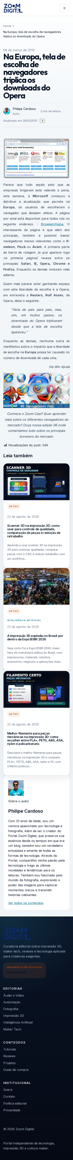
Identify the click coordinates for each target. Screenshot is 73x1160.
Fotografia (10, 1009)
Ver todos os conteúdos (25, 903)
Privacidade (11, 1110)
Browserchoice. (52, 224)
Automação (11, 1002)
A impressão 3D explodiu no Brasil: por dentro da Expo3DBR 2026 (35, 637)
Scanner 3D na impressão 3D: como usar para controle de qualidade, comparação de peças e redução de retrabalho (33, 531)
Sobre (7, 1090)
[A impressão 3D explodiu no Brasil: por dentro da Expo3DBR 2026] (36, 586)
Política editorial (14, 1103)
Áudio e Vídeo (13, 995)
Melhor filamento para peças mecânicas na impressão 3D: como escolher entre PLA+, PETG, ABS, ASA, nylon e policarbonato (35, 738)
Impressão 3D (13, 1016)
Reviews (9, 1056)
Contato (9, 1096)
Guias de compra (15, 1070)
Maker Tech (12, 1029)
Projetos (9, 1063)
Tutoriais (9, 1049)
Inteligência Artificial (24, 620)
